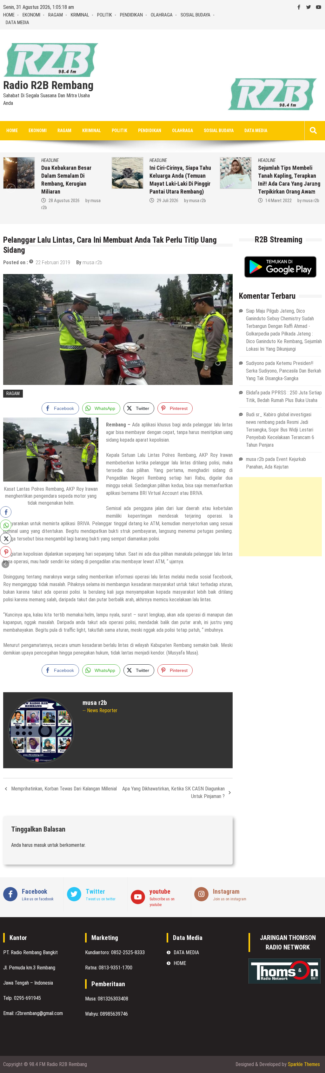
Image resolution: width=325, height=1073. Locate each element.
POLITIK (104, 15)
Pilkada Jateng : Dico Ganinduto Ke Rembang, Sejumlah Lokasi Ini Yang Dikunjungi (284, 341)
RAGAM (55, 15)
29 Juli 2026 (167, 200)
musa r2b (197, 200)
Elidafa (252, 393)
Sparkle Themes (304, 1064)
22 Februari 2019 (53, 262)
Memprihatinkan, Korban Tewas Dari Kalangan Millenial (64, 789)
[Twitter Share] (5, 538)
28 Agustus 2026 (64, 200)
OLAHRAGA (162, 15)
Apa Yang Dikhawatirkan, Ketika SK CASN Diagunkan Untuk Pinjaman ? (173, 792)
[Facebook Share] (5, 512)
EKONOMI (31, 15)
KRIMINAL (80, 15)
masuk (40, 845)
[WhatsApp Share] (5, 525)
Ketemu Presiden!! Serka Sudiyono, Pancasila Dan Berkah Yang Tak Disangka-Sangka (283, 370)
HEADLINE (50, 160)
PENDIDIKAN (131, 15)
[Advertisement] (280, 516)
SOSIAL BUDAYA (195, 15)
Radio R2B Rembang (48, 85)
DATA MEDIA (17, 22)
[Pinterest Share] (5, 552)
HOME (9, 15)
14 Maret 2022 (278, 200)
